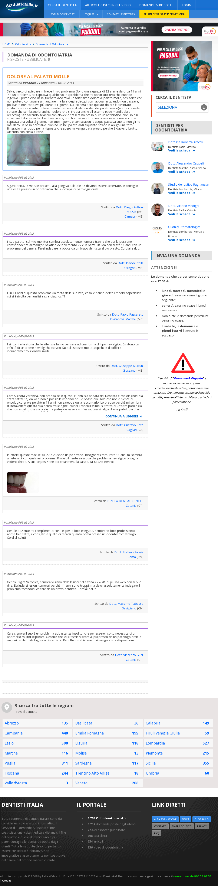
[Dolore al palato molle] (29, 135)
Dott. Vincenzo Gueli (129, 655)
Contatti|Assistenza (121, 14)
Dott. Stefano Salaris (128, 552)
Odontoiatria (23, 44)
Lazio (9, 743)
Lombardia (155, 743)
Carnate (130, 216)
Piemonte (154, 753)
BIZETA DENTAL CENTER (125, 501)
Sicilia (151, 763)
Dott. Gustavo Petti (129, 425)
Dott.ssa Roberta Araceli (185, 142)
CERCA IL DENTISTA (62, 5)
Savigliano (129, 608)
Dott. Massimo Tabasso (126, 604)
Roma (132, 557)
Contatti (160, 826)
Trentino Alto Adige (92, 773)
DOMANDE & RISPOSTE (156, 5)
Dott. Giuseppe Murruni (126, 366)
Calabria (153, 723)
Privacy (202, 826)
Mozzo (131, 212)
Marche (11, 753)
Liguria (81, 743)
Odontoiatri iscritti (106, 818)
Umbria (152, 773)
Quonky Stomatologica (184, 227)
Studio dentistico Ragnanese (188, 184)
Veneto (81, 783)
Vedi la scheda (179, 150)
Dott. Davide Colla (130, 263)
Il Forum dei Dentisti (61, 14)
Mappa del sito (182, 826)
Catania (131, 506)
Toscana (12, 773)
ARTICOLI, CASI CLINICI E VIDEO (108, 5)
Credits (6, 880)
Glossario (202, 819)
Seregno (130, 268)
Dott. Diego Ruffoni (129, 207)
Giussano (129, 370)
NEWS (185, 819)
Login (186, 5)
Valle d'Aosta (16, 783)
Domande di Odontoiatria (52, 44)
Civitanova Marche (123, 319)
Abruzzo (12, 723)
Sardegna (83, 763)
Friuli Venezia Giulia (163, 733)
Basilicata (83, 723)
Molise (81, 753)
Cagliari (131, 430)
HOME (6, 44)
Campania (14, 733)
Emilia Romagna (89, 733)
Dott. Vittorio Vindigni (183, 206)
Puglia (10, 763)
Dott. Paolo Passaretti (127, 314)
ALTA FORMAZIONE (165, 819)
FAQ (156, 833)
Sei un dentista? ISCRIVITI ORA (164, 14)
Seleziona (167, 107)
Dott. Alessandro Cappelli (186, 163)
